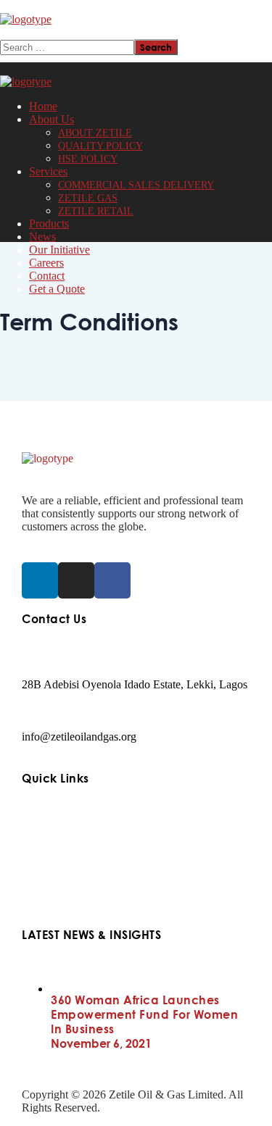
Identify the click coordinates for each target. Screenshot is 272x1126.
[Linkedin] (40, 580)
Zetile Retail (50, 880)
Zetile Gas (45, 860)
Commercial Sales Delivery (84, 839)
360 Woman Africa (65, 900)
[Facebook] (112, 580)
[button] (136, 32)
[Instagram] (76, 580)
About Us (44, 819)
